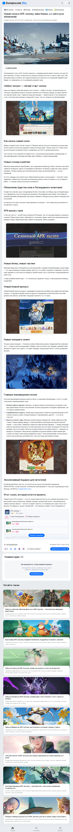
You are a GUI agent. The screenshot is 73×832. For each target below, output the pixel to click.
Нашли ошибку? (34, 549)
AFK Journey (14, 511)
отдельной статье (24, 489)
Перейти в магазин (36, 535)
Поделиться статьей (59, 549)
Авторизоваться (36, 574)
